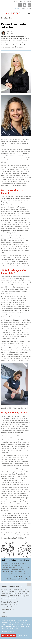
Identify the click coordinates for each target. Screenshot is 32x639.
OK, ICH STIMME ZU (8, 636)
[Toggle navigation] (29, 12)
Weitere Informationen (7, 631)
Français (23, 8)
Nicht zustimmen (23, 636)
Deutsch (17, 8)
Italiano (29, 8)
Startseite (4, 18)
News (10, 18)
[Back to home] (12, 12)
